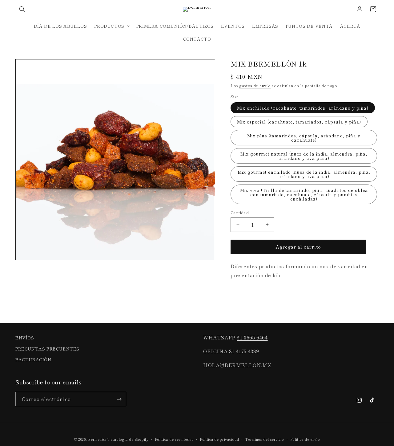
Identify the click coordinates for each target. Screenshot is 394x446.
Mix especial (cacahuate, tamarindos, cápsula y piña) (299, 122)
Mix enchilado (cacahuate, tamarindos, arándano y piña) (302, 108)
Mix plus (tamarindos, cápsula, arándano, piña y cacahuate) (303, 137)
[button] (22, 9)
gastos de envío (255, 85)
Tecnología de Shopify (128, 439)
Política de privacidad (219, 438)
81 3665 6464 (252, 337)
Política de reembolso (174, 438)
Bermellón (97, 439)
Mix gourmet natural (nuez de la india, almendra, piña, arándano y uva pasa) (303, 156)
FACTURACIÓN (33, 359)
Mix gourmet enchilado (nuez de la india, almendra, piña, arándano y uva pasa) (304, 174)
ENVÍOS (24, 337)
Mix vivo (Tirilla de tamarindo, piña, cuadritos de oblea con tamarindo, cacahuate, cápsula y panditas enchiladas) (304, 194)
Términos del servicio (264, 438)
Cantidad (240, 212)
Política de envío (305, 438)
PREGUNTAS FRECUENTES (47, 348)
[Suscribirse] (119, 399)
